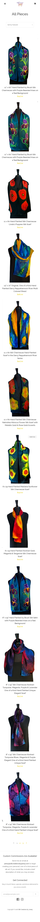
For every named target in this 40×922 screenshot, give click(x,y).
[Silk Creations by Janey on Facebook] (18, 900)
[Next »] (26, 843)
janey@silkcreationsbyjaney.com (16, 864)
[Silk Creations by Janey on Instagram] (22, 900)
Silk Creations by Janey (25, 909)
